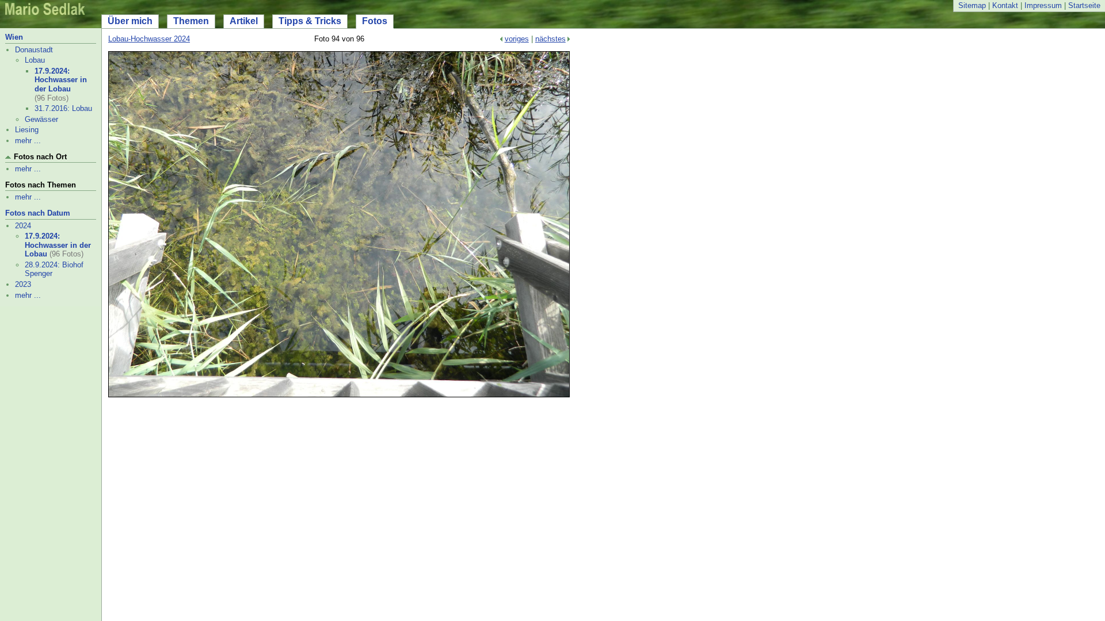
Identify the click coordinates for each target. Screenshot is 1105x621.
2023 (23, 284)
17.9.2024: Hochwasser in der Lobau (61, 80)
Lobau (35, 60)
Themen (191, 21)
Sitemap (972, 5)
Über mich (130, 21)
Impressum (1043, 5)
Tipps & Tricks (310, 21)
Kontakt (1005, 5)
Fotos (374, 21)
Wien (14, 37)
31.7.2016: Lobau (63, 108)
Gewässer (41, 119)
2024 (23, 225)
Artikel (244, 21)
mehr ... (28, 140)
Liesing (27, 129)
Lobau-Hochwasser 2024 (149, 38)
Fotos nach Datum (37, 213)
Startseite (1084, 5)
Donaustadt (34, 49)
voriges (517, 38)
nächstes (550, 38)
